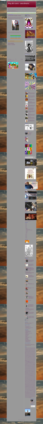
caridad (32, 354)
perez (28, 384)
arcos (28, 350)
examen (25, 367)
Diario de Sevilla (26, 332)
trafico (33, 394)
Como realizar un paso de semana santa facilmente (29, 327)
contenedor (31, 359)
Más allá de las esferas (27, 311)
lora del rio (32, 375)
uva (30, 395)
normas (28, 381)
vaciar (33, 395)
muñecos (27, 380)
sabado (29, 389)
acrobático (32, 347)
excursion (26, 367)
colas (27, 358)
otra (26, 382)
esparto (33, 366)
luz (31, 376)
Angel (26, 272)
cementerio (33, 355)
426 (25, 325)
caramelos (30, 354)
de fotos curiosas (27, 291)
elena (26, 365)
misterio (25, 379)
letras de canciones (26, 335)
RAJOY (32, 387)
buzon (33, 352)
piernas (31, 384)
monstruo (33, 379)
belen (29, 351)
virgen (30, 396)
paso (34, 383)
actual (33, 347)
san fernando (34, 389)
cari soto (31, 354)
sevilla (34, 391)
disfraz (34, 363)
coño (34, 359)
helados (30, 371)
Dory (25, 364)
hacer (25, 371)
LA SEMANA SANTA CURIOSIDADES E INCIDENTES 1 (15, 35)
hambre (29, 371)
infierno (27, 373)
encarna (33, 365)
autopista (32, 350)
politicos (28, 385)
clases (28, 357)
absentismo (30, 347)
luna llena (28, 376)
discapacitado (30, 363)
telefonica (26, 393)
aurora (31, 350)
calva (27, 353)
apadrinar (26, 350)
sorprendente (27, 392)
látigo (30, 374)
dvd (29, 364)
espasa (34, 366)
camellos (28, 353)
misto (26, 379)
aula (30, 350)
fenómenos (29, 368)
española (32, 366)
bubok (28, 352)
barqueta (26, 351)
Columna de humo (27, 274)
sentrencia (33, 390)
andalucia (27, 349)
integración (30, 373)
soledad (26, 392)
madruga (34, 376)
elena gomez (28, 365)
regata (27, 388)
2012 (27, 347)
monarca (31, 379)
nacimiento (30, 380)
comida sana (34, 358)
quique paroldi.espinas (26, 387)
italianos (33, 373)
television (30, 393)
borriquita (25, 352)
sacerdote (31, 389)
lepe (33, 374)
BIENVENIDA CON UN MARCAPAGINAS (30, 296)
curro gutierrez (28, 361)
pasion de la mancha (31, 383)
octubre (26, 228)
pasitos (33, 383)
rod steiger (27, 389)
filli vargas (32, 368)
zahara (28, 397)
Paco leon (28, 382)
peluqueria (27, 384)
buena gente (30, 352)
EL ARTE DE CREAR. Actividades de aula (29, 267)
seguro (27, 390)
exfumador (29, 367)
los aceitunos (26, 336)
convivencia (32, 359)
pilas (32, 384)
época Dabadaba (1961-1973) (27, 341)
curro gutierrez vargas (31, 361)
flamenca (34, 368)
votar (26, 397)
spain (28, 392)
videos (28, 396)
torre (27, 394)
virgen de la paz (32, 396)
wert (27, 397)
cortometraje (26, 360)
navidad (31, 380)
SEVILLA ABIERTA (27, 339)
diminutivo (28, 363)
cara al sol (27, 354)
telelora (29, 393)
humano (26, 372)
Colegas (28, 279)
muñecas (26, 380)
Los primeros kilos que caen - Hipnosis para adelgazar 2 (31, 95)
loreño (34, 375)
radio (29, 387)
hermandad (32, 371)
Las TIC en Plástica (27, 308)
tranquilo (34, 394)
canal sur (33, 353)
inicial (28, 373)
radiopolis (30, 387)
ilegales (32, 372)
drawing (26, 364)
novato (29, 381)
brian (27, 352)
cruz (33, 360)
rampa (33, 387)
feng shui (25, 368)
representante (34, 388)
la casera (27, 374)
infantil (26, 373)
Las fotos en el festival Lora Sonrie (28, 326)
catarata (27, 355)
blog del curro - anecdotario (18, 3)
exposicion (31, 367)
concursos (27, 359)
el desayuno (29, 98)
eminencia (29, 365)
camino (31, 353)
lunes (29, 376)
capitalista (25, 354)
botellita (26, 352)
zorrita (31, 397)
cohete (26, 358)
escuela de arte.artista (27, 366)
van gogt (34, 395)
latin (31, 374)
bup (31, 352)
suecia (30, 392)
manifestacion (26, 377)
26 (29, 347)
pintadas (34, 384)
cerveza (34, 355)
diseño (33, 363)
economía (32, 364)
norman (27, 381)
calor (26, 353)
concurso (25, 359)
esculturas (29, 366)
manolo (29, 377)
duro (28, 364)
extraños (33, 367)
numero (33, 381)
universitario (27, 395)
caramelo (28, 354)
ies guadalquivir (30, 372)
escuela (25, 366)
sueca (29, 392)
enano (32, 365)
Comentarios (32, 406)
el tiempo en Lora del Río (27, 334)
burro (32, 352)
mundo (25, 380)
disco (31, 363)
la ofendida (28, 374)
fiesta (31, 368)
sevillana (25, 391)
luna (27, 376)
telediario (25, 393)
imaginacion (34, 372)
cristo (30, 360)
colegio (29, 358)
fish (33, 368)
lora (30, 375)
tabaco (34, 392)
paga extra (33, 382)
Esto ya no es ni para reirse (30, 101)
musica (28, 380)
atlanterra (29, 350)
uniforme (25, 395)
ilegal (31, 372)
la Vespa (28, 104)
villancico (29, 396)
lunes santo (30, 376)
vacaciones (32, 395)
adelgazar (34, 347)
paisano (34, 382)
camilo (30, 353)
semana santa (31, 390)
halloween (28, 371)
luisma (26, 376)
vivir (25, 397)
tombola (25, 394)
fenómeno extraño (27, 368)
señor (34, 390)
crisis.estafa (29, 360)
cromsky (31, 360)
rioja (25, 389)
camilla (29, 353)
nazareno (34, 380)
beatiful (27, 351)
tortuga (29, 394)
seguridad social (26, 390)
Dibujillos (26, 263)
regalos (26, 388)
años (25, 350)
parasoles (25, 383)
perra (29, 384)
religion (31, 388)
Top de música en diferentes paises (28, 340)
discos (32, 363)
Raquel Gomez (27, 315)
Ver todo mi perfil (32, 403)
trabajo (31, 394)
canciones (34, 353)
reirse (30, 388)
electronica (25, 365)
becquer (28, 351)
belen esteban (31, 351)
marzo (26, 232)
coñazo (33, 359)
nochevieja (25, 381)
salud (32, 389)
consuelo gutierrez (29, 359)
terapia (32, 393)
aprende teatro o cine (26, 330)
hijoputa (33, 371)
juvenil (25, 374)
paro (26, 383)
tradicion (32, 394)
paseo (29, 383)
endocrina (34, 365)
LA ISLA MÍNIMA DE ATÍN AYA (30, 304)
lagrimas (29, 374)
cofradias (25, 358)
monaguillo (29, 379)
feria (30, 368)
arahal (27, 350)
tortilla (28, 394)
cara (26, 354)
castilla (25, 355)
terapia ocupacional (34, 393)
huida (25, 372)
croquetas (32, 360)
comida (32, 358)
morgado (34, 379)
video (27, 396)
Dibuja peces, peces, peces (28, 229)
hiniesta (34, 371)
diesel (25, 363)
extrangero (32, 367)
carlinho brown (34, 354)
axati (34, 350)
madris (33, 376)
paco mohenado (32, 382)
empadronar (31, 365)
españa (31, 366)
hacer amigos (26, 371)
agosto (26, 231)
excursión (28, 367)
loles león (28, 375)
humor (27, 372)
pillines (33, 384)
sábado (30, 389)
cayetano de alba (31, 355)
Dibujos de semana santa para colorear (31, 107)
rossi (28, 389)
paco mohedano (30, 382)
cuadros (34, 360)
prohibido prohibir (26, 338)
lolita (29, 375)
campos (32, 353)
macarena (32, 376)
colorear (30, 358)
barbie (25, 351)
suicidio (31, 392)
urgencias (28, 395)
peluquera (25, 384)
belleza (34, 351)
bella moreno (33, 351)
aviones (33, 350)
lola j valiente (27, 375)
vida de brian (26, 396)
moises (27, 379)
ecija (30, 364)
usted (29, 395)
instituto (29, 373)
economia (31, 364)
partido (27, 383)
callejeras (25, 353)
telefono (28, 393)
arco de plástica (27, 295)
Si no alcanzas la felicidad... (30, 283)
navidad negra (33, 380)
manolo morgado (31, 377)
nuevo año (32, 381)
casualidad (26, 355)
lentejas (32, 374)
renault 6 (32, 388)
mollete (28, 379)
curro (25, 361)
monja (32, 379)
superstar (33, 392)
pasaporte (28, 383)
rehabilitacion (29, 388)
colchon (28, 358)
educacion (34, 364)
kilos (26, 374)
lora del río (33, 375)
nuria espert (34, 381)
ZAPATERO (30, 397)
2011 (26, 347)
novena (30, 381)
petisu (30, 384)
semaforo (29, 390)
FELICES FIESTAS (29, 300)
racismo (28, 387)
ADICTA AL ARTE (27, 287)
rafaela (31, 387)
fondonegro (26, 259)
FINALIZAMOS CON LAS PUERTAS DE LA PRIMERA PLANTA (31, 268)
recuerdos (25, 388)
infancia (25, 373)
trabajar (30, 394)
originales (25, 382)
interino (31, 373)
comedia (31, 358)
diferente (26, 363)
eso (30, 366)
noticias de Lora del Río (27, 337)
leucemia (34, 374)
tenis (31, 393)
